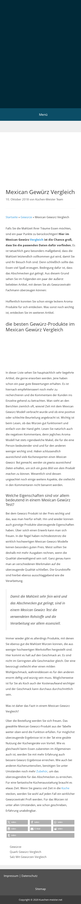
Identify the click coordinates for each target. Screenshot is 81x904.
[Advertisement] (40, 66)
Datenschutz (29, 876)
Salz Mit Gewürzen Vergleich (28, 857)
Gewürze (26, 217)
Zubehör (41, 771)
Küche (65, 788)
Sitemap (40, 889)
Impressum (11, 876)
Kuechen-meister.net (50, 899)
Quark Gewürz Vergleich (25, 852)
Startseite (12, 217)
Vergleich (36, 239)
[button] (17, 822)
